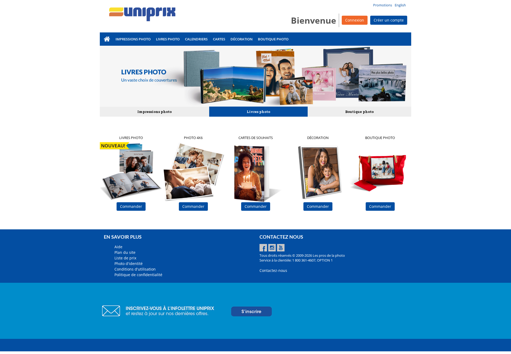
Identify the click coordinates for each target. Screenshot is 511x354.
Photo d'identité (128, 263)
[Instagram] (272, 247)
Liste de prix (125, 257)
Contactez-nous (273, 270)
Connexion (354, 20)
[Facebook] (263, 247)
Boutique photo (273, 39)
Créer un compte (389, 20)
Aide (118, 246)
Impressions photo (133, 39)
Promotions (382, 5)
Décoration (241, 39)
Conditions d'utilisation (135, 269)
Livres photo (168, 39)
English (400, 5)
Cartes (219, 39)
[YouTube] (281, 247)
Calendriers (196, 39)
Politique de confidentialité (138, 274)
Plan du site (124, 252)
